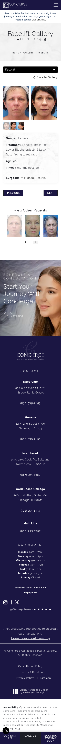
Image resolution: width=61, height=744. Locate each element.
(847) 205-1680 (30, 474)
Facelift (43, 53)
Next (50, 192)
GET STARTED (39, 20)
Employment (30, 593)
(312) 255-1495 (30, 510)
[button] (6, 730)
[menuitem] (5, 602)
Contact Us (17, 315)
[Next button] (35, 242)
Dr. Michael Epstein (33, 177)
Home (16, 53)
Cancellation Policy (30, 666)
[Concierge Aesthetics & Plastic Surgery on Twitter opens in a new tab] (17, 602)
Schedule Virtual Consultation (30, 587)
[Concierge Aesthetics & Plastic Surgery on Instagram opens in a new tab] (5, 602)
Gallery (28, 53)
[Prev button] (25, 242)
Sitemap (45, 678)
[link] (30, 531)
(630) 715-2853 (30, 403)
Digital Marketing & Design (34, 691)
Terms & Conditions (33, 672)
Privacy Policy (25, 678)
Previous (13, 192)
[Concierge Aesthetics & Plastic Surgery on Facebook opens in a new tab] (11, 602)
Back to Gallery (47, 77)
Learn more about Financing (30, 638)
